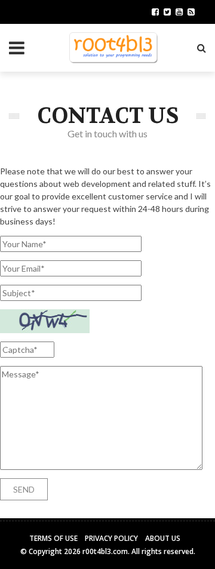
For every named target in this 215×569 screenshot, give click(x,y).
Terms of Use (53, 538)
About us (162, 538)
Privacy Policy (111, 538)
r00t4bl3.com (105, 551)
